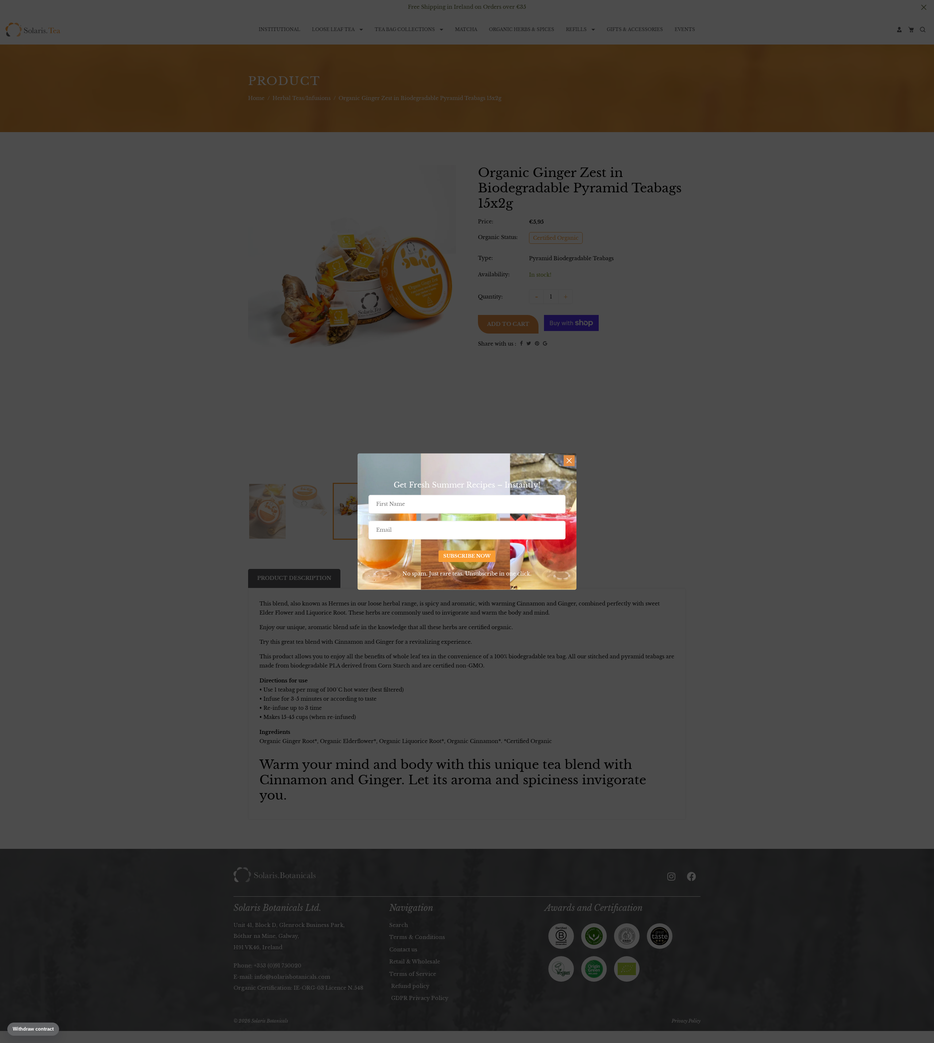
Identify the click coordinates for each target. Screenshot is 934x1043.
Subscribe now (467, 556)
